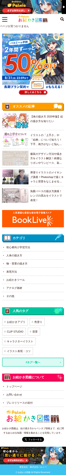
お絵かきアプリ (16, 321)
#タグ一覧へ (33, 362)
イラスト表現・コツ (19, 351)
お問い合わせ (14, 394)
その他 (10, 296)
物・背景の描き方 (16, 263)
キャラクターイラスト (20, 341)
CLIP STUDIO (15, 331)
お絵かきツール (15, 279)
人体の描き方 (14, 255)
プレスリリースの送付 (19, 402)
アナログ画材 (14, 287)
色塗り (38, 321)
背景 (35, 331)
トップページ (14, 386)
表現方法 (11, 271)
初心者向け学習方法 (18, 247)
